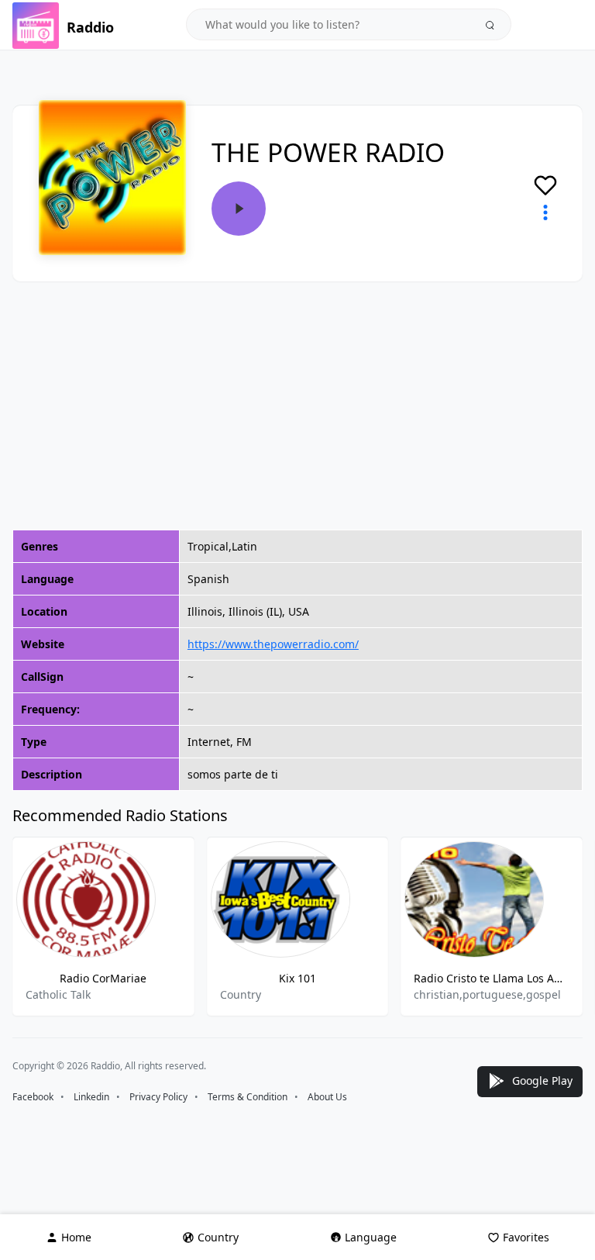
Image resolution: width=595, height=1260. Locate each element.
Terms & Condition (247, 1096)
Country (240, 994)
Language (371, 1237)
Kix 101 (297, 978)
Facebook (32, 1096)
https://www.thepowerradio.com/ (273, 644)
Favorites (526, 1237)
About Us (327, 1096)
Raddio (90, 27)
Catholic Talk (58, 994)
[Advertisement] (297, 405)
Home (76, 1237)
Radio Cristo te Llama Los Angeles (491, 978)
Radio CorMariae (103, 978)
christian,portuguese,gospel (487, 994)
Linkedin (91, 1096)
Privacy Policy (158, 1096)
